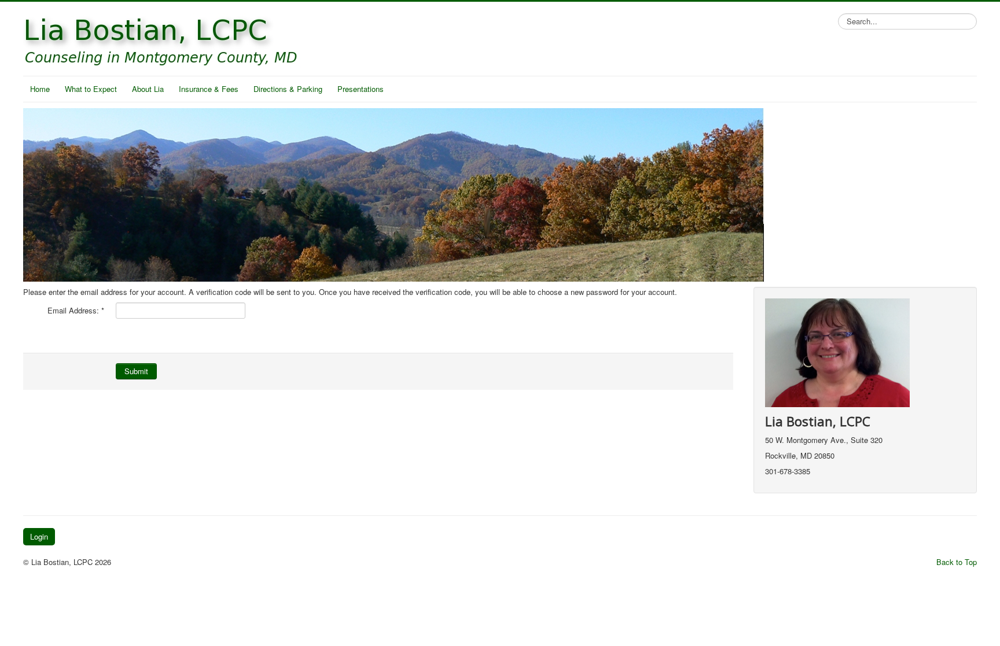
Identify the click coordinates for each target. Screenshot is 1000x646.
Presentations (360, 88)
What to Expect (91, 88)
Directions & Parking (287, 88)
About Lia (148, 88)
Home (40, 88)
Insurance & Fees (208, 88)
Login (39, 536)
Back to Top (956, 561)
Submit (136, 371)
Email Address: (75, 310)
